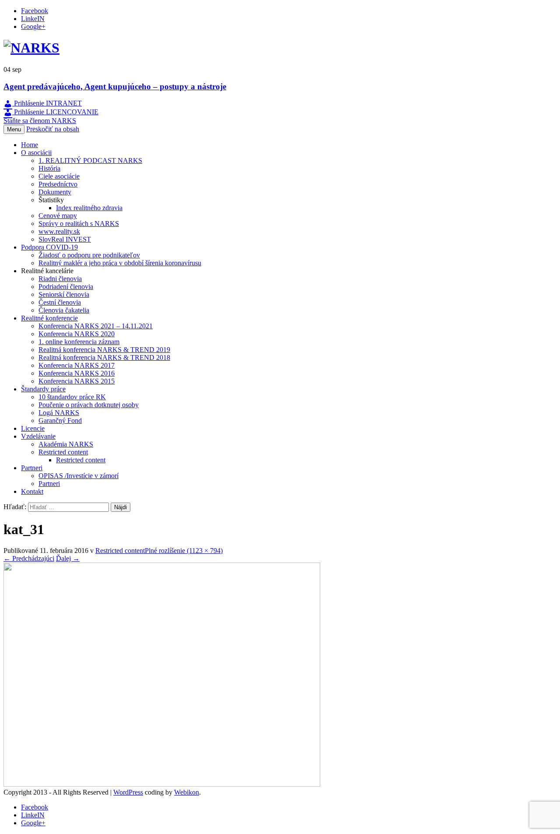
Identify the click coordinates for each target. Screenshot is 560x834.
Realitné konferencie (49, 318)
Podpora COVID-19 (49, 247)
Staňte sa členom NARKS (40, 120)
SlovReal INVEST (64, 239)
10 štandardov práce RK (72, 397)
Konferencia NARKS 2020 (76, 334)
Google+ (33, 26)
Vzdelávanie (38, 436)
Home (29, 144)
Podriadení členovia (65, 286)
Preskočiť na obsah (52, 129)
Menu (14, 129)
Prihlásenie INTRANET (47, 103)
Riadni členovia (60, 278)
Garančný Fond (60, 420)
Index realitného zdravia (89, 207)
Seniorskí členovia (63, 294)
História (49, 168)
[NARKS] (32, 48)
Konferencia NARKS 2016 (76, 373)
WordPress (128, 792)
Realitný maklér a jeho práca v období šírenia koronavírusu (119, 263)
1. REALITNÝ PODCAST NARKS (90, 160)
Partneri (31, 468)
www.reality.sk (59, 231)
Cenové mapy (57, 215)
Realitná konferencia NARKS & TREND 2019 (104, 349)
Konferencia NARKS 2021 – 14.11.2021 (95, 326)
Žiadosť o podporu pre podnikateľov (89, 255)
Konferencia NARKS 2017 (76, 365)
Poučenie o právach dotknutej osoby (88, 404)
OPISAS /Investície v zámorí (78, 475)
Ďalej (68, 558)
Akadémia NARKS (65, 444)
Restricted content (63, 452)
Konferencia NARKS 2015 (76, 381)
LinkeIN (33, 18)
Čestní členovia (59, 302)
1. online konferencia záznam (78, 341)
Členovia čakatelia (63, 310)
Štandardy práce (43, 389)
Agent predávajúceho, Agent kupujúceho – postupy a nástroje (115, 86)
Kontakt (32, 491)
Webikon (186, 792)
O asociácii (36, 152)
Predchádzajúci (29, 558)
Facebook (34, 10)
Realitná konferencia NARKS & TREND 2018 (104, 357)
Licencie (33, 428)
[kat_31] (162, 784)
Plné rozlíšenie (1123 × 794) (184, 550)
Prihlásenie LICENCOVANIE (55, 112)
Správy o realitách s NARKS (78, 223)
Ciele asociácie (59, 176)
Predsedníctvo (57, 184)
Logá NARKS (58, 412)
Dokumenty (54, 192)
